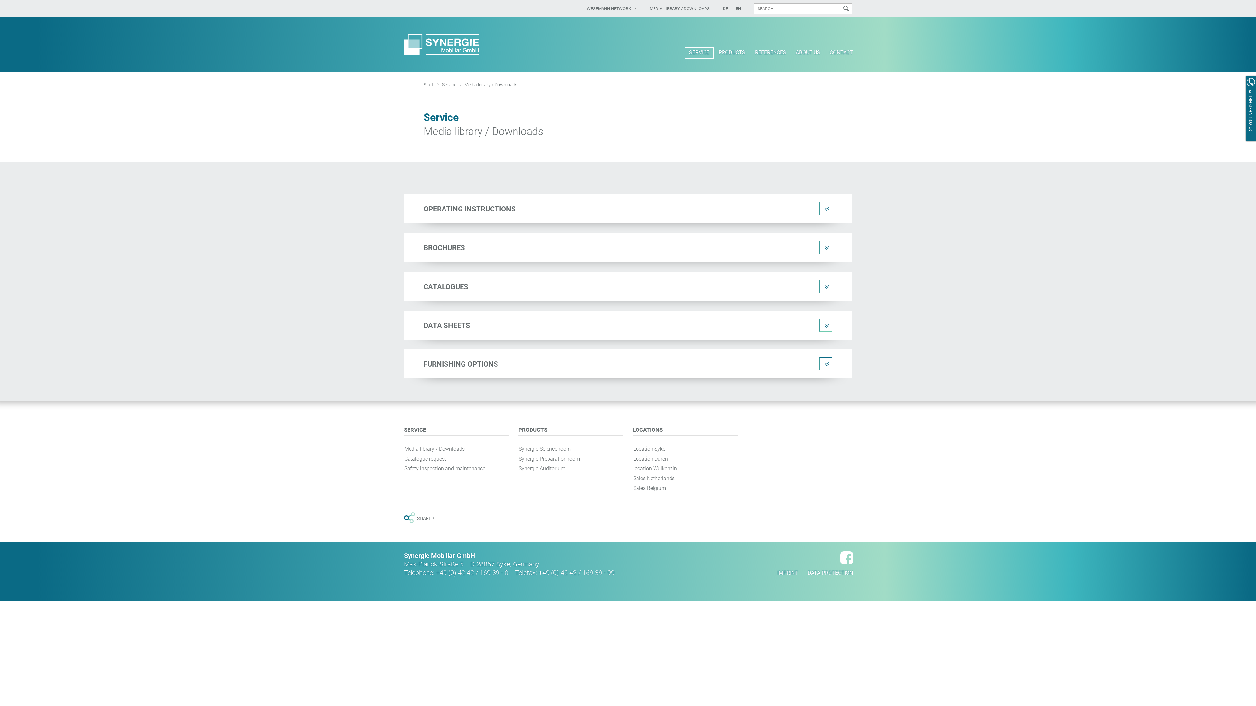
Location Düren (650, 459)
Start (429, 84)
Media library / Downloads (434, 449)
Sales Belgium (649, 488)
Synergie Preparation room (549, 459)
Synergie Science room (545, 449)
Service (449, 84)
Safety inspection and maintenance (444, 468)
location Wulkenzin (655, 468)
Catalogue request (425, 459)
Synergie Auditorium (542, 468)
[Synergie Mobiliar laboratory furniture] (441, 44)
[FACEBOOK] (846, 557)
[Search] (846, 9)
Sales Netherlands (654, 478)
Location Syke (649, 449)
